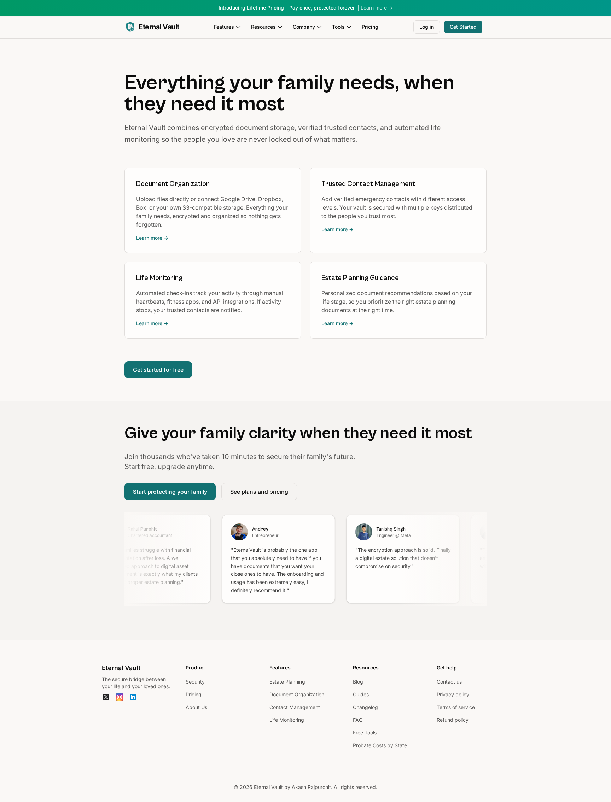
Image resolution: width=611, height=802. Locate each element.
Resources (263, 27)
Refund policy (453, 720)
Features (224, 27)
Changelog (365, 707)
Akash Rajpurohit (311, 787)
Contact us (449, 682)
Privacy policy (453, 694)
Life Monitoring (286, 720)
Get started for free (158, 369)
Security (195, 682)
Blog (358, 682)
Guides (361, 694)
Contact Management (294, 707)
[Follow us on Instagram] (119, 697)
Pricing (370, 27)
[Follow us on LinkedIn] (133, 697)
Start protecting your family (170, 491)
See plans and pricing (259, 491)
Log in (426, 27)
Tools (338, 27)
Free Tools (365, 733)
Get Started (463, 27)
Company (304, 27)
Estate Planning (287, 682)
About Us (196, 707)
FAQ (358, 720)
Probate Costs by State (380, 745)
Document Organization (296, 694)
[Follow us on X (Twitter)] (106, 697)
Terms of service (456, 707)
